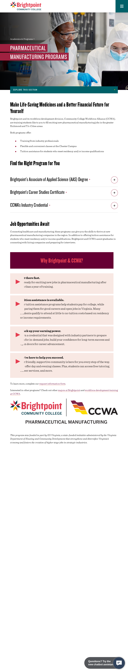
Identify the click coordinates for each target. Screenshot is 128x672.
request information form (52, 383)
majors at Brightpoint (69, 390)
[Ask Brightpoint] (119, 663)
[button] (122, 6)
